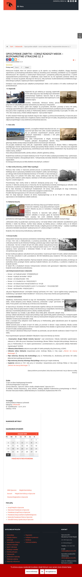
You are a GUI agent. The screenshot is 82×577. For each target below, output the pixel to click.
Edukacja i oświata (12, 549)
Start (11, 46)
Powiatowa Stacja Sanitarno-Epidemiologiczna (22, 515)
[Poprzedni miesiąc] (8, 433)
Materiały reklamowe (13, 561)
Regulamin (29, 535)
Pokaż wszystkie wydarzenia (22, 458)
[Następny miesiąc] (36, 433)
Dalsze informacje (31, 571)
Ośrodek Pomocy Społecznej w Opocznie (20, 519)
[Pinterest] (10, 59)
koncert (9, 493)
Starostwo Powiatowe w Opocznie (18, 510)
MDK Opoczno (11, 490)
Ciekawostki (18, 46)
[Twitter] (71, 1)
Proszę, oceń (9, 67)
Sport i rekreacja (12, 547)
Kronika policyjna (12, 552)
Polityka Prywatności (32, 537)
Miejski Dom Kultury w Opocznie (25, 493)
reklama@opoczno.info (68, 558)
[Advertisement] (41, 25)
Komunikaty (10, 535)
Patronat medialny (31, 542)
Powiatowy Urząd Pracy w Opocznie (19, 512)
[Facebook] (69, 1)
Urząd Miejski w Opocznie (16, 507)
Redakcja (28, 540)
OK (42, 571)
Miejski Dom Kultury (25, 490)
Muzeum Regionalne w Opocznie (17, 497)
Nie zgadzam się (51, 571)
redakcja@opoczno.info (68, 551)
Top (80, 37)
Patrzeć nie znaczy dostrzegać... (18, 365)
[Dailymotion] (73, 1)
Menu (21, 6)
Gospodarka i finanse (13, 542)
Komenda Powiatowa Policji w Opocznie (20, 517)
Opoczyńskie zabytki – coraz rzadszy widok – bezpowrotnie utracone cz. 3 (34, 55)
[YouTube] (76, 1)
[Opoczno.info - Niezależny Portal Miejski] (10, 5)
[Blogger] (15, 59)
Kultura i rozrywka (12, 544)
